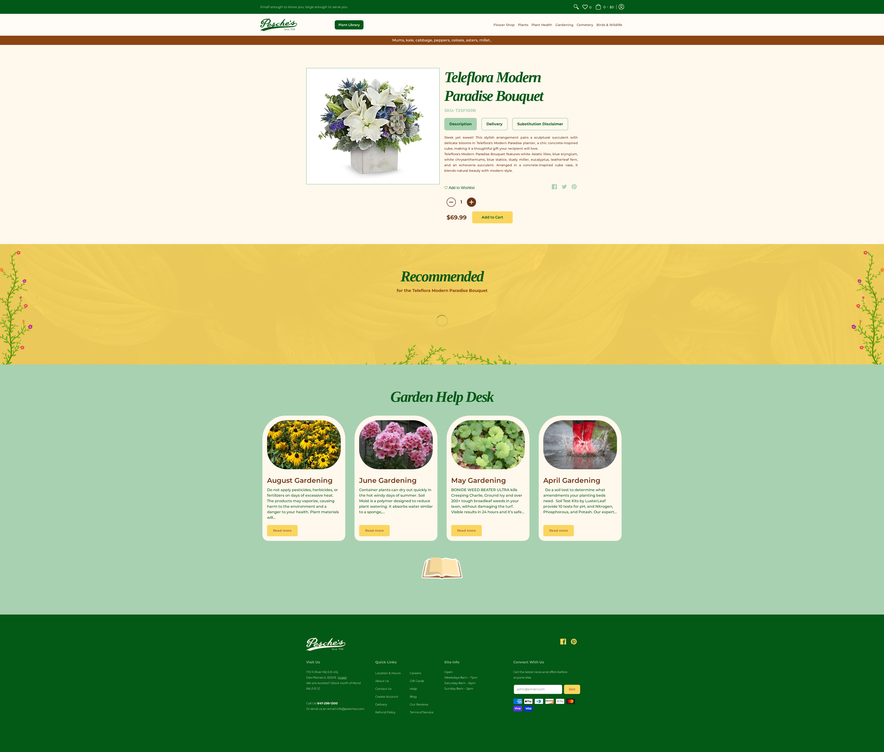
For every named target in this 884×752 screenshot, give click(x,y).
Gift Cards (417, 681)
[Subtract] (451, 202)
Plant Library (349, 25)
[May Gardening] (488, 446)
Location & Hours (388, 673)
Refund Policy (385, 712)
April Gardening (571, 480)
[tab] (460, 124)
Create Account (386, 696)
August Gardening (300, 480)
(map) (342, 677)
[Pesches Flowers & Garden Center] (278, 25)
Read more (282, 530)
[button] (604, 7)
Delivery (381, 704)
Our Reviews (419, 704)
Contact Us (383, 689)
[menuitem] (576, 7)
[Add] (471, 202)
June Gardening (388, 480)
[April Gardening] (580, 446)
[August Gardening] (304, 446)
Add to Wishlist (461, 188)
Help (413, 689)
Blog (413, 696)
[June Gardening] (396, 446)
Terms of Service (421, 712)
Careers (415, 673)
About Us (382, 681)
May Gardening (478, 480)
